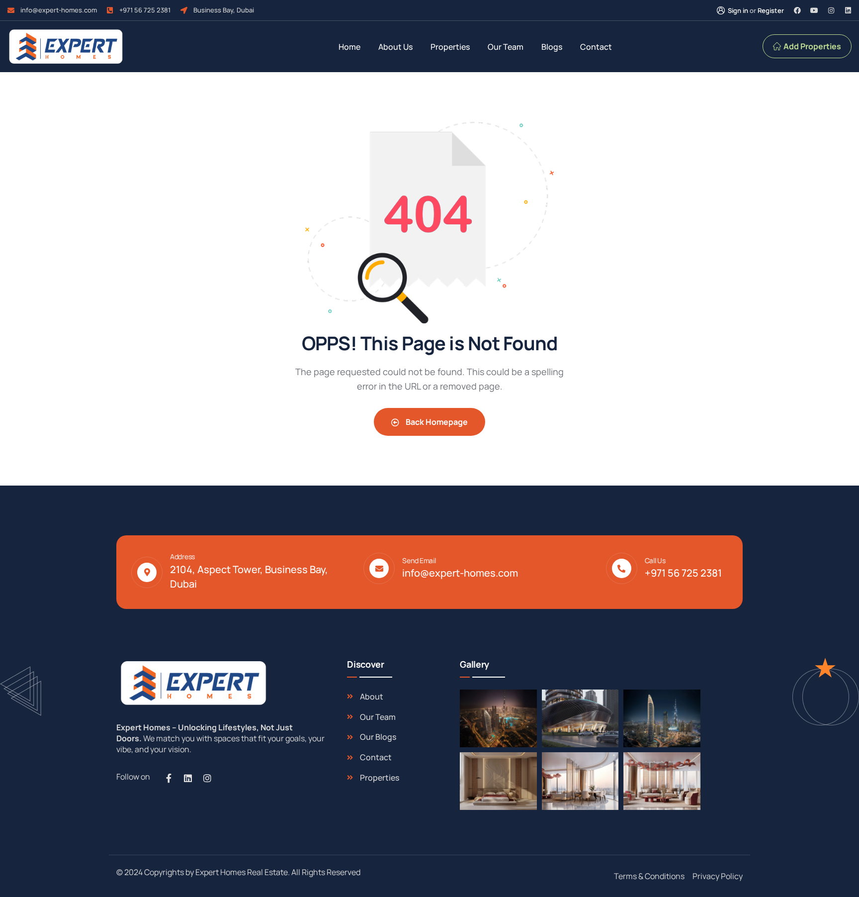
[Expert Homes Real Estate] (65, 46)
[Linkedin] (848, 10)
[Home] (191, 683)
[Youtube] (814, 10)
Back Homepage (436, 421)
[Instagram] (831, 10)
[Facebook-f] (168, 778)
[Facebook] (797, 10)
